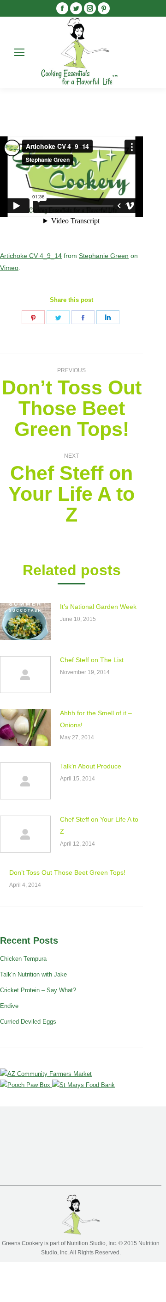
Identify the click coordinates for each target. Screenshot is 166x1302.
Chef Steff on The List (92, 659)
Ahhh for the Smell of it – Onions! (96, 719)
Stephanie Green (104, 255)
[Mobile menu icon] (19, 52)
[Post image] (25, 621)
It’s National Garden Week (98, 606)
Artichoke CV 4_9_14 (31, 255)
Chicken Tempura (23, 958)
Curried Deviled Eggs (28, 1021)
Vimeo (9, 267)
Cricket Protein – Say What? (38, 990)
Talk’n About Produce (90, 766)
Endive (9, 1005)
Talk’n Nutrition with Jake (33, 974)
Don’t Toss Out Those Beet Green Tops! (67, 872)
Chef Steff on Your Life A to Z (99, 825)
